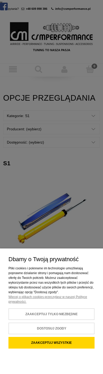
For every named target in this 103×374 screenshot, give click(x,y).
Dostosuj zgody (51, 328)
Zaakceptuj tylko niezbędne (51, 314)
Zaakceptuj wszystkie (51, 343)
